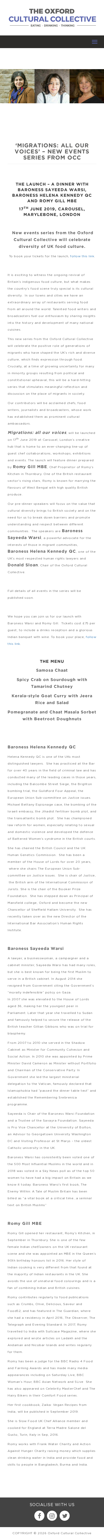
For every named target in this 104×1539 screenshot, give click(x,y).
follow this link (82, 256)
